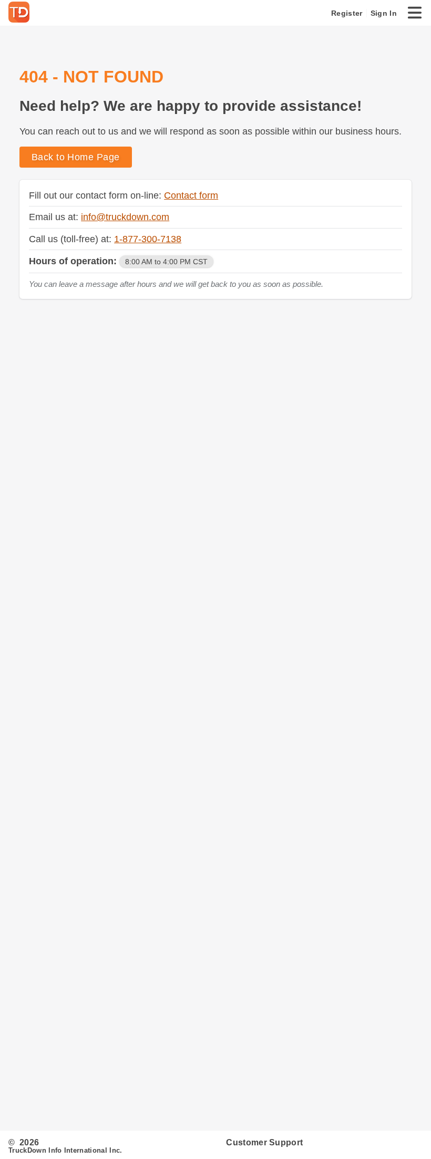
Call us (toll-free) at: (71, 238)
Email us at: (55, 216)
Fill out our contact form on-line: (96, 195)
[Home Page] (21, 13)
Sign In (384, 13)
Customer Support (264, 1142)
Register (346, 13)
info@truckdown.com (125, 216)
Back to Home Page (76, 156)
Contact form (191, 195)
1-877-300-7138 (147, 238)
